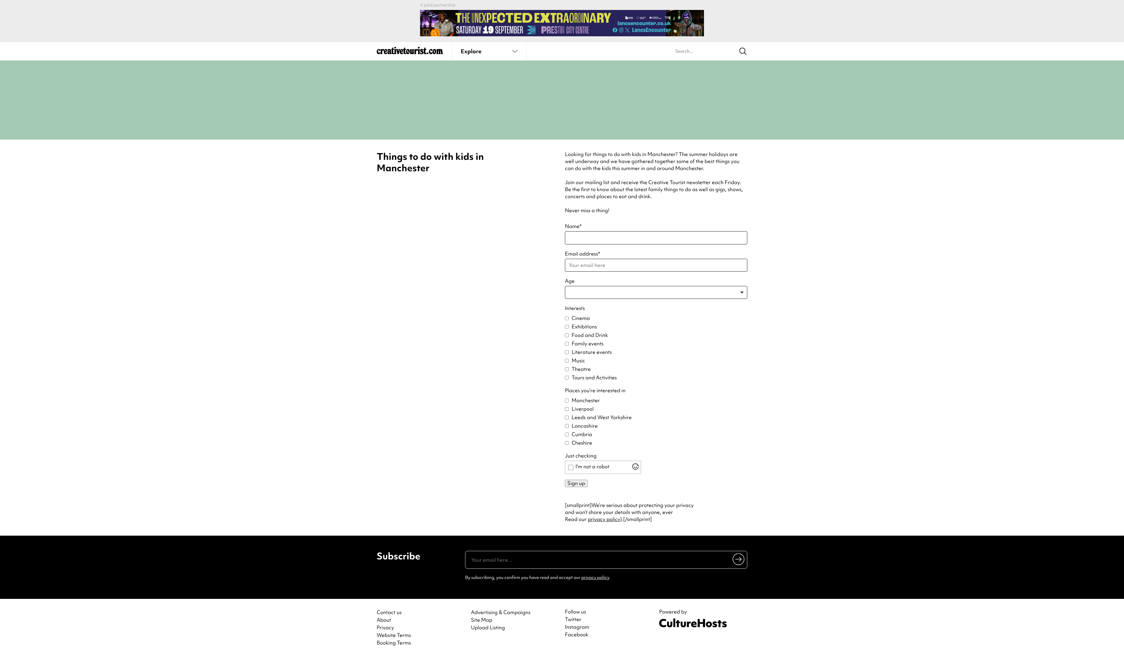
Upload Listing (488, 627)
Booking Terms (394, 642)
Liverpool (583, 408)
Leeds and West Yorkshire (602, 417)
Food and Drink (590, 335)
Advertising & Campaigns (500, 612)
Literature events (592, 352)
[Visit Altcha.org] (635, 468)
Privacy (385, 627)
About (384, 620)
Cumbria (582, 434)
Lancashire (585, 425)
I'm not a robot (592, 466)
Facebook (576, 634)
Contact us (389, 612)
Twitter (573, 619)
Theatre (581, 369)
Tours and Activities (594, 377)
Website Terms (394, 635)
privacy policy (604, 519)
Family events (588, 343)
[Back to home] (410, 53)
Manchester (586, 400)
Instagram (577, 627)
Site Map (481, 620)
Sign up (576, 483)
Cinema (581, 318)
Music (578, 360)
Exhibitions (584, 326)
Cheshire (582, 442)
